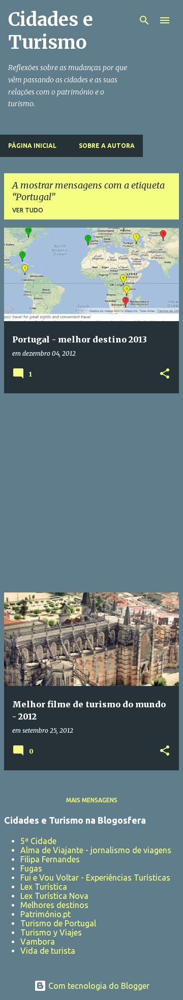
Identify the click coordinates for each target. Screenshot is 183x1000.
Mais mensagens (91, 800)
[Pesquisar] (144, 20)
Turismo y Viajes (51, 932)
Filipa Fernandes (50, 859)
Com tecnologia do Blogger (97, 985)
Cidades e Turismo (50, 31)
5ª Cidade (38, 841)
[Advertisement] (91, 492)
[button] (165, 374)
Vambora (37, 941)
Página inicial (32, 145)
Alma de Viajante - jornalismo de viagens (95, 850)
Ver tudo (27, 210)
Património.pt (45, 914)
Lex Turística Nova (54, 895)
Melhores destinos (54, 905)
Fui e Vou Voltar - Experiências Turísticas (95, 877)
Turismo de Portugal (58, 923)
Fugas (31, 868)
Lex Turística (43, 886)
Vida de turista (47, 950)
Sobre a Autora (107, 145)
